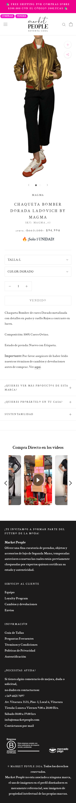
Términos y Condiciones (21, 645)
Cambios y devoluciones (21, 604)
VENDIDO (38, 300)
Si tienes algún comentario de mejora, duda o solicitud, (35, 681)
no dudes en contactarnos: (22, 690)
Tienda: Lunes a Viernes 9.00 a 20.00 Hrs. (31, 708)
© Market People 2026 (25, 766)
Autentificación (15, 656)
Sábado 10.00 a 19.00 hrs (20, 714)
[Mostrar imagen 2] (40, 185)
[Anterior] (28, 185)
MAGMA (38, 195)
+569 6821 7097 (14, 696)
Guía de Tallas (14, 633)
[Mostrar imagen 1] (36, 185)
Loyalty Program (16, 598)
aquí (37, 367)
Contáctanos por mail (19, 726)
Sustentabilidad (19, 414)
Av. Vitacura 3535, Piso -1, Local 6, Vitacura (34, 702)
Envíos (9, 610)
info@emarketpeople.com (22, 720)
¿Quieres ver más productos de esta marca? (36, 388)
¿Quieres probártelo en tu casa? (34, 402)
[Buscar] (64, 24)
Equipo (9, 592)
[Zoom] (67, 44)
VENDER (21, 16)
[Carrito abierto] (70, 24)
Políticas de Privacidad (20, 650)
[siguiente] (47, 185)
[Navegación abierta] (5, 24)
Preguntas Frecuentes (19, 638)
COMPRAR (7, 16)
